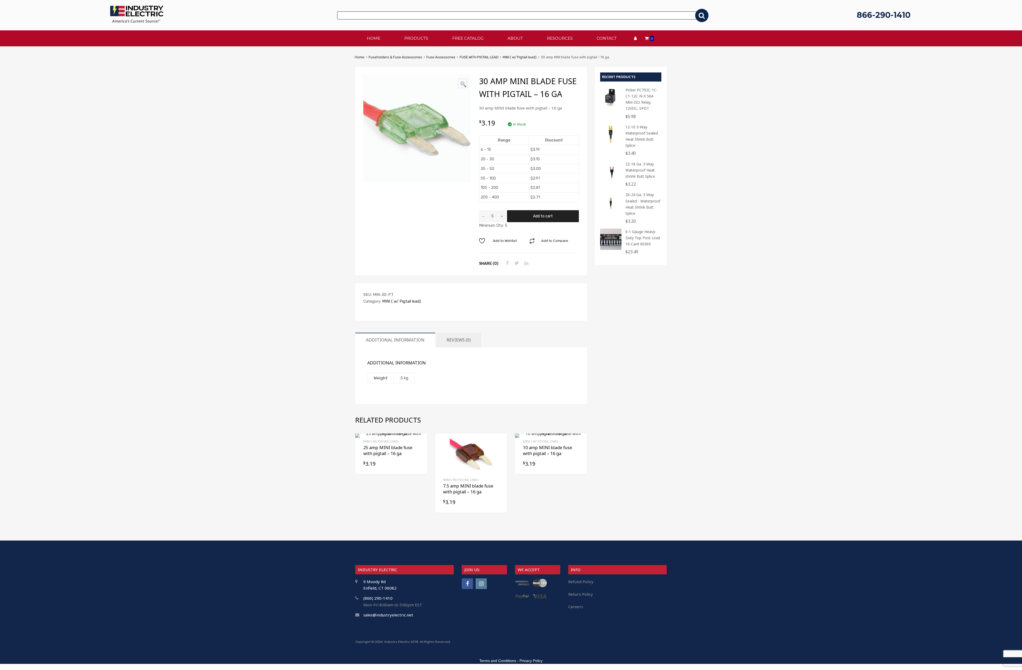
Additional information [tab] (395, 340)
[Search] (701, 15)
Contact (607, 38)
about (515, 38)
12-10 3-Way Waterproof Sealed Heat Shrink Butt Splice (641, 136)
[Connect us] (467, 583)
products (416, 38)
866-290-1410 (883, 15)
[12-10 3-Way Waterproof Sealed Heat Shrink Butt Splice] (610, 143)
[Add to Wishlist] (498, 443)
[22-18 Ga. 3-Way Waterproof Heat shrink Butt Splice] (610, 180)
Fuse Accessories (440, 57)
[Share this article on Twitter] (516, 263)
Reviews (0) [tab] (459, 340)
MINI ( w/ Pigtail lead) (520, 57)
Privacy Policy (531, 661)
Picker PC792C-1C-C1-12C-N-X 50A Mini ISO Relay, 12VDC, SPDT (641, 99)
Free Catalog (468, 38)
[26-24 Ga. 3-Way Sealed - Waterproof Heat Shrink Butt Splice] (610, 211)
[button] (462, 83)
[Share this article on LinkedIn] (525, 263)
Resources (560, 38)
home (373, 38)
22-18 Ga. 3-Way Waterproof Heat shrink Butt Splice (640, 170)
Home (359, 57)
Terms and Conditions (497, 661)
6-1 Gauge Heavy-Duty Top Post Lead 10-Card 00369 (642, 237)
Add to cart (543, 216)
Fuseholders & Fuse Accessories (395, 57)
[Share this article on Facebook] (506, 263)
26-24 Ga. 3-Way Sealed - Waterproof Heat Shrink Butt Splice (642, 204)
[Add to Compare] (498, 452)
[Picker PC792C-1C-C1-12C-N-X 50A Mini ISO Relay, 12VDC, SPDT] (610, 106)
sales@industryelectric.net (388, 615)
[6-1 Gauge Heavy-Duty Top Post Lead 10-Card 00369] (610, 248)
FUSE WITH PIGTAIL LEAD (479, 57)
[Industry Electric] (136, 21)
